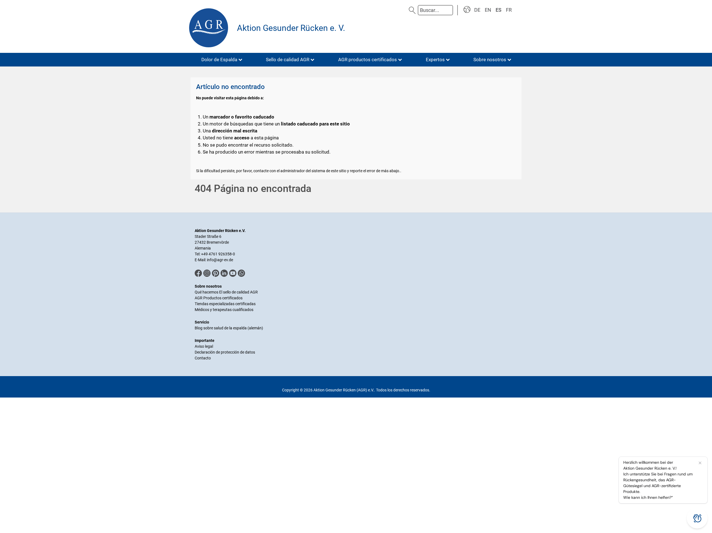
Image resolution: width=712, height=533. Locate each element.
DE (477, 10)
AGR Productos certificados (219, 298)
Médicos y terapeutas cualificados (224, 309)
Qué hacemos (207, 292)
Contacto (203, 358)
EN (488, 10)
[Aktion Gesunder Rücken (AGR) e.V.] (210, 27)
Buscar (412, 10)
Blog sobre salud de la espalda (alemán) (229, 328)
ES (498, 10)
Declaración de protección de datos (225, 352)
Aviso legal (204, 346)
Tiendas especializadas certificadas (225, 304)
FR (509, 10)
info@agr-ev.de (220, 260)
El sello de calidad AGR (238, 292)
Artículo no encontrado (230, 87)
